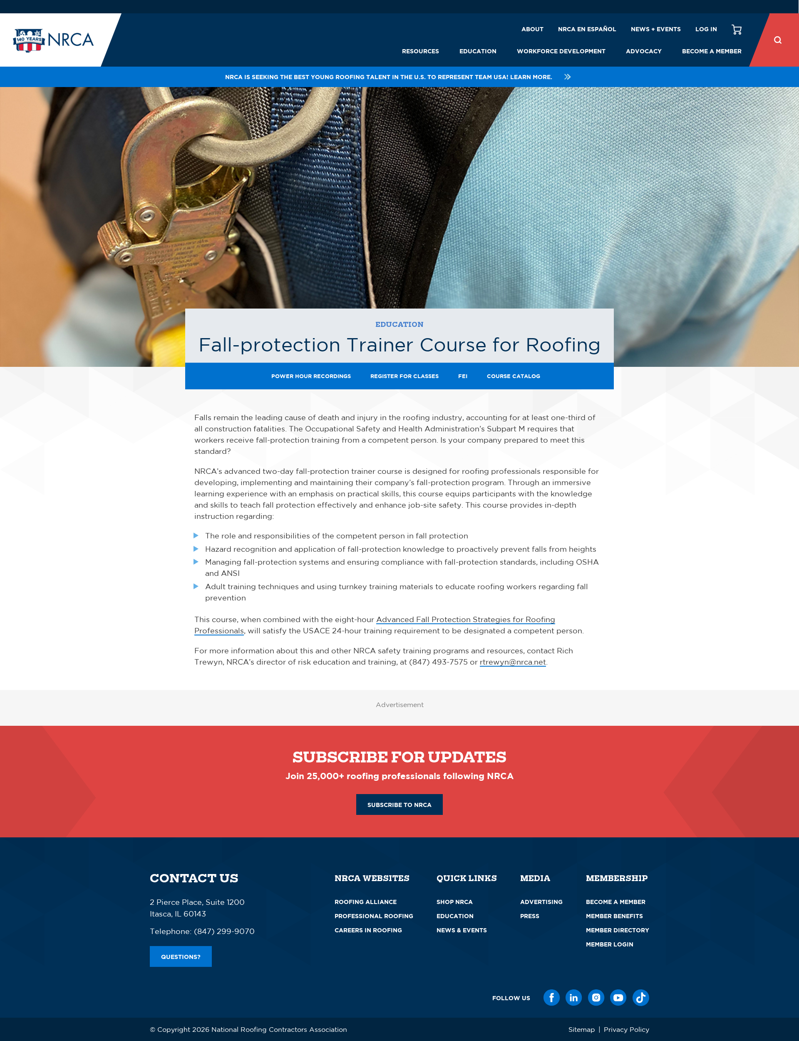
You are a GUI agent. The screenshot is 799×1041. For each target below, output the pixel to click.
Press (529, 915)
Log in (706, 28)
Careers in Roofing (368, 930)
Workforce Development (561, 51)
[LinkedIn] (574, 997)
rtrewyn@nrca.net (513, 661)
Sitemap (581, 1029)
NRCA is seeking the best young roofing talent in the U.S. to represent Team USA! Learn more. (388, 76)
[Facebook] (551, 997)
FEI (462, 376)
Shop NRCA (455, 901)
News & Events (462, 930)
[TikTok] (641, 997)
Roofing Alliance (366, 901)
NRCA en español (587, 28)
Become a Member (712, 51)
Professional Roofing (374, 915)
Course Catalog (513, 376)
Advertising (541, 901)
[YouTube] (618, 997)
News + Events (656, 28)
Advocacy (644, 51)
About (532, 28)
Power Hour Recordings (311, 376)
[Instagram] (596, 997)
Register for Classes (404, 376)
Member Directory (617, 930)
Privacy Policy (626, 1029)
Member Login (609, 944)
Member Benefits (614, 915)
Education (477, 51)
